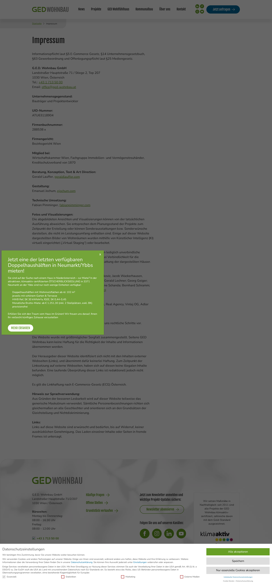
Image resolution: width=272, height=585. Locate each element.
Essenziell (11, 576)
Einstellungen (140, 562)
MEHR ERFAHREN (20, 328)
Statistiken (71, 576)
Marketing (130, 576)
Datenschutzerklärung (81, 562)
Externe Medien (192, 576)
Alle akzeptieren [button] (238, 552)
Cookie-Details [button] (229, 581)
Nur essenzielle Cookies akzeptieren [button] (238, 570)
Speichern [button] (238, 561)
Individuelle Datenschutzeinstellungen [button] (238, 577)
